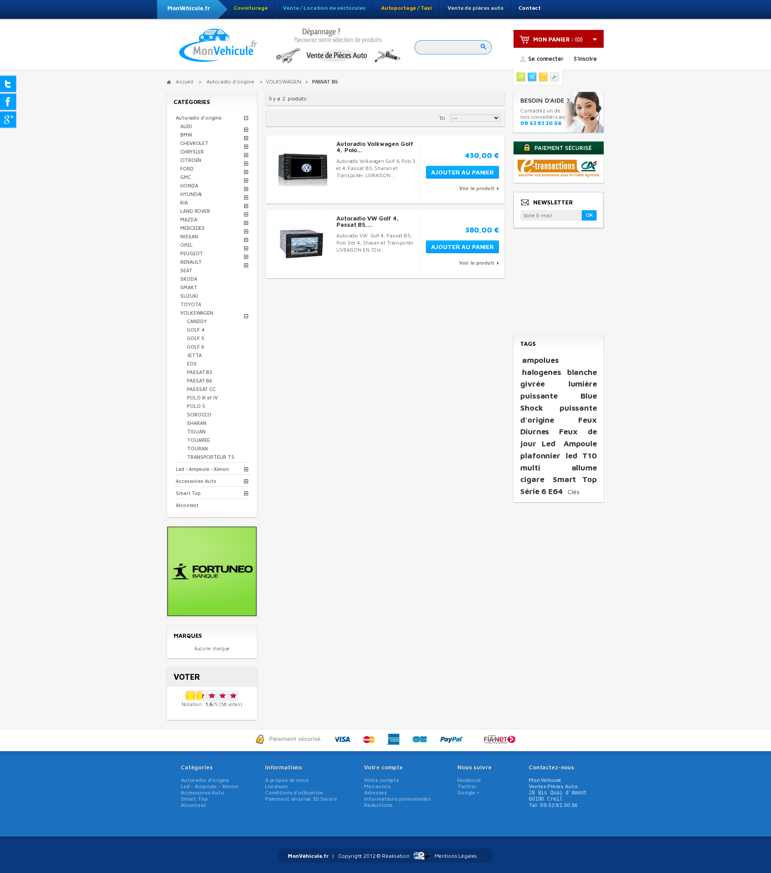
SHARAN (196, 423)
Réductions (378, 805)
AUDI (186, 126)
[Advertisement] (558, 281)
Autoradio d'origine (198, 118)
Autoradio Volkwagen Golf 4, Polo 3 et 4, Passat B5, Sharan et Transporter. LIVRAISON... (375, 168)
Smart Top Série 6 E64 (558, 485)
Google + (468, 792)
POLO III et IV (202, 397)
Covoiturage (250, 7)
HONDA (189, 185)
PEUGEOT (191, 253)
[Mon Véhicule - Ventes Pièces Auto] (218, 46)
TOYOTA (190, 304)
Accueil (184, 81)
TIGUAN (196, 431)
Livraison (276, 786)
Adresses (375, 792)
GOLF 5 (195, 338)
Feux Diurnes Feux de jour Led (558, 431)
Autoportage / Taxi (406, 7)
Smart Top (188, 493)
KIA (184, 202)
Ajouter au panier (462, 172)
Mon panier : (553, 39)
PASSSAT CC (201, 389)
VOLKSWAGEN (196, 313)
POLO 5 (196, 406)
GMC (185, 177)
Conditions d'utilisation (294, 792)
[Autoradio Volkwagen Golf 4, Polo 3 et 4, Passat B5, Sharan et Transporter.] (301, 169)
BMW (186, 134)
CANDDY (197, 321)
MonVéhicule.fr (188, 8)
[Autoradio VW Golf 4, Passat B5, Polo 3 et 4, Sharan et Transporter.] (301, 244)
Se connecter (545, 59)
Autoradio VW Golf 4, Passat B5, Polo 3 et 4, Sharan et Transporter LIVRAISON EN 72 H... (375, 243)
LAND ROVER (195, 211)
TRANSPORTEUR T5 (210, 457)
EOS (192, 363)
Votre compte (383, 767)
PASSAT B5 (199, 372)
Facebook (469, 780)
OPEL (186, 245)
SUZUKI (189, 296)
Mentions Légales (456, 855)
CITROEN (190, 160)
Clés (574, 491)
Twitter (467, 786)
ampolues (540, 360)
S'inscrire (585, 58)
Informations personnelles (397, 798)
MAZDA (188, 219)
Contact (529, 7)
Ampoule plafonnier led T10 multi (558, 455)
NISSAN (189, 236)
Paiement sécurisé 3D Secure (301, 798)
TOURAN (197, 448)
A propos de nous (287, 780)
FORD (187, 168)
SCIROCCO (199, 414)
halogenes (541, 372)
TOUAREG (198, 440)
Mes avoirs (377, 786)
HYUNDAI (191, 194)
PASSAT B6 (199, 380)
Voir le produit (476, 188)
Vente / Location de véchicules (324, 7)
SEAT (186, 270)
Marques (188, 635)
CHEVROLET (194, 143)
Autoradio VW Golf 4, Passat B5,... (367, 221)
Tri (442, 118)
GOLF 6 (195, 346)
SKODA (188, 279)
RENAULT (191, 262)
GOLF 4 (195, 330)
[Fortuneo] (212, 613)
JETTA (194, 355)
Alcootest (187, 505)
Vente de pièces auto (476, 7)
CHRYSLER (192, 151)
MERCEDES (192, 228)
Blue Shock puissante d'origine (558, 407)
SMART (188, 287)
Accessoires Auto (196, 481)
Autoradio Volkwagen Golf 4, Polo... (374, 147)
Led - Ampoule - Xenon (202, 469)
